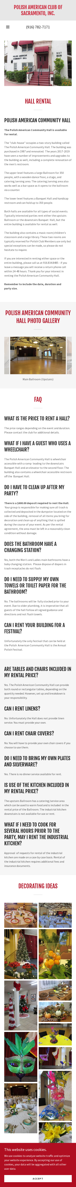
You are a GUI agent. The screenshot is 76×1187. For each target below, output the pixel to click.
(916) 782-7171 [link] (38, 26)
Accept (38, 1178)
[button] (7, 27)
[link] (38, 10)
